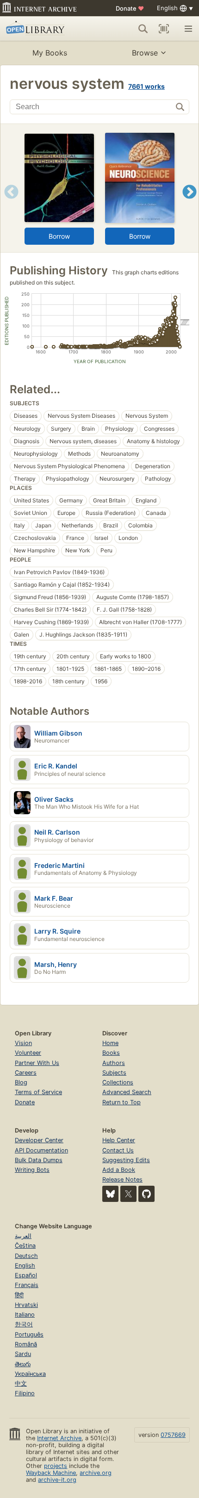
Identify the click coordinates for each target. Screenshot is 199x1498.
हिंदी (19, 1295)
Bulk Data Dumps (38, 1160)
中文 (21, 1383)
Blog (21, 1082)
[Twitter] (128, 1194)
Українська (30, 1373)
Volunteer (28, 1052)
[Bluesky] (110, 1194)
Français (26, 1284)
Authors (113, 1062)
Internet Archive (59, 1438)
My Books (49, 52)
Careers (26, 1072)
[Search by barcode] (164, 28)
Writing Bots (32, 1169)
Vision (23, 1043)
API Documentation (41, 1150)
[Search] (143, 28)
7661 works (146, 86)
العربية (23, 1235)
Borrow (59, 236)
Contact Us (118, 1150)
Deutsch (26, 1255)
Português (29, 1334)
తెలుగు (23, 1364)
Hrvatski (26, 1304)
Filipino (25, 1393)
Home (110, 1043)
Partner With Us (37, 1062)
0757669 (173, 1434)
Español (26, 1275)
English (25, 1265)
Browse (145, 52)
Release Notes (122, 1179)
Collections (117, 1082)
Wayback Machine (51, 1472)
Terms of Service (38, 1092)
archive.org (96, 1472)
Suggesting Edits (126, 1160)
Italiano (25, 1314)
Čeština (25, 1245)
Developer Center (39, 1140)
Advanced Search (126, 1092)
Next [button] (189, 203)
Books (111, 1052)
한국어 (24, 1324)
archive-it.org (57, 1479)
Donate (130, 8)
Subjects (114, 1072)
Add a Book (118, 1169)
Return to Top (121, 1102)
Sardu (23, 1353)
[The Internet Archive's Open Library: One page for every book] (44, 28)
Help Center (118, 1140)
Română (26, 1344)
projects (55, 1465)
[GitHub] (146, 1194)
